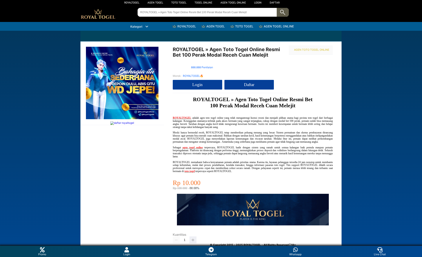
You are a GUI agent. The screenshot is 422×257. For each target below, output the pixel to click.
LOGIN (258, 2)
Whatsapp (295, 254)
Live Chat (380, 254)
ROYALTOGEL (131, 2)
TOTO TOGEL (178, 2)
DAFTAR (275, 2)
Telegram (211, 254)
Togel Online (203, 2)
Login (126, 254)
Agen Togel (155, 2)
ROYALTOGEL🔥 (193, 75)
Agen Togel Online (233, 2)
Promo (42, 254)
